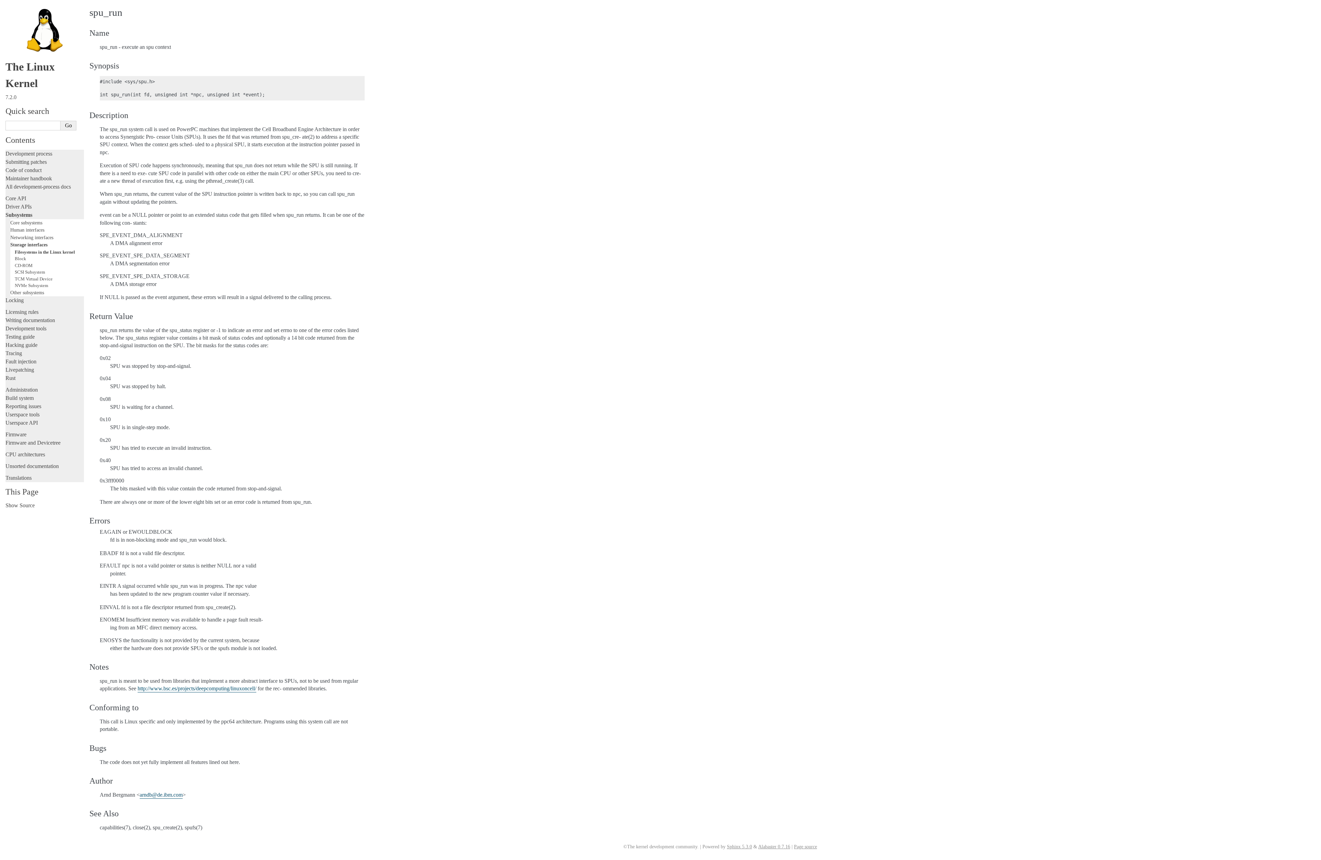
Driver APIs (19, 207)
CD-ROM (24, 265)
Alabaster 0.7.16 (774, 846)
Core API (16, 198)
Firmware (16, 434)
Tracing (14, 353)
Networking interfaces (31, 237)
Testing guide (20, 337)
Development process (29, 154)
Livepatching (20, 370)
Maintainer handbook (29, 178)
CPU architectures (25, 454)
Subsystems (19, 215)
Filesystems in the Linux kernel (45, 252)
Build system (20, 398)
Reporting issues (23, 406)
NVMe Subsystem (31, 285)
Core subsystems (26, 222)
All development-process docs (38, 187)
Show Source (20, 505)
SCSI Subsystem (30, 272)
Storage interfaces (28, 244)
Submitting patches (26, 162)
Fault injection (21, 361)
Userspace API (22, 423)
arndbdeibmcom (161, 795)
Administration (22, 390)
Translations (19, 478)
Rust (10, 378)
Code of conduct (24, 170)
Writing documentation (30, 320)
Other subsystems (27, 292)
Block (20, 258)
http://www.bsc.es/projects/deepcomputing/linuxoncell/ (197, 688)
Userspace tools (23, 414)
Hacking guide (21, 345)
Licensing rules (22, 312)
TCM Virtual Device (34, 279)
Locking (15, 300)
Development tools (26, 328)
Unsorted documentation (32, 466)
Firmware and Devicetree (33, 443)
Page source (805, 846)
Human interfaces (27, 230)
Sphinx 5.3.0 (739, 846)
